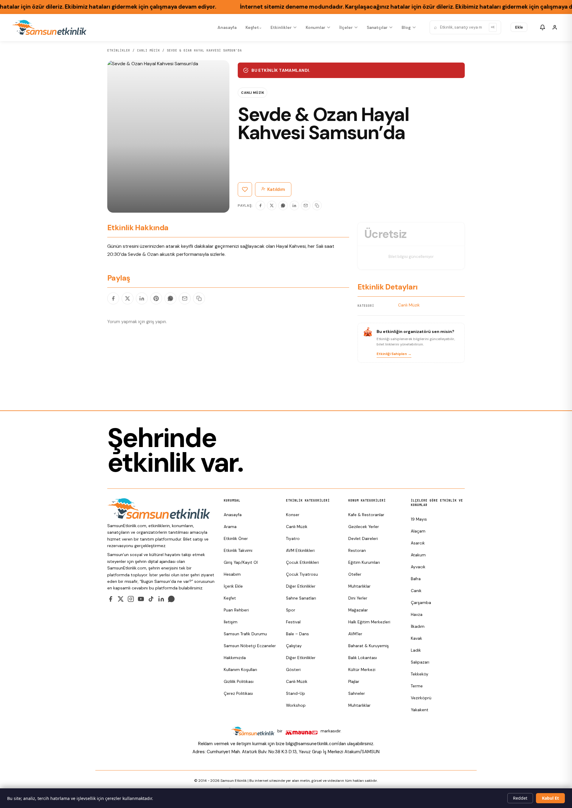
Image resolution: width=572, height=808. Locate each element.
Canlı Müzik (148, 50)
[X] (271, 205)
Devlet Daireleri (363, 538)
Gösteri (293, 669)
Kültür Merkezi (361, 669)
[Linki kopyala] (317, 205)
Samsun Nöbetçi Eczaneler (250, 645)
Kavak (416, 638)
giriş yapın (156, 321)
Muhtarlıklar (359, 586)
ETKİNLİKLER (118, 50)
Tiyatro (293, 538)
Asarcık (418, 543)
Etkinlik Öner (236, 538)
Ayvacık (418, 566)
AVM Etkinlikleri (300, 550)
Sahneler (356, 693)
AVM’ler (355, 633)
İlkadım (418, 626)
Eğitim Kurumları (364, 562)
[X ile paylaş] (127, 298)
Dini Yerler (357, 598)
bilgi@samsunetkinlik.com (312, 744)
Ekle (519, 27)
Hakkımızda (235, 657)
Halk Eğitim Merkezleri (369, 622)
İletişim (230, 622)
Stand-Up (295, 693)
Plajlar (353, 681)
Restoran (357, 550)
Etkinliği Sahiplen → (394, 353)
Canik (416, 590)
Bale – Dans (297, 633)
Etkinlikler (281, 27)
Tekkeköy (419, 674)
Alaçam (418, 531)
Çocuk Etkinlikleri (302, 562)
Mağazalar (358, 610)
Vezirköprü (421, 697)
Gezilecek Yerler (363, 526)
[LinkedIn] (294, 205)
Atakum (418, 555)
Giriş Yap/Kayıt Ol (241, 562)
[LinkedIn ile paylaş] (142, 298)
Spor (290, 610)
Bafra (416, 578)
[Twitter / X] (120, 599)
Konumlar (315, 27)
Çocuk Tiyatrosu (302, 574)
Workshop (296, 705)
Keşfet (252, 27)
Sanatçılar (377, 27)
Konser (292, 514)
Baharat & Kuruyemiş (368, 645)
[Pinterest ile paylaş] (156, 298)
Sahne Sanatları (301, 598)
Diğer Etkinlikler (300, 586)
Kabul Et (550, 798)
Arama (230, 526)
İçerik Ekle (233, 586)
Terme (417, 686)
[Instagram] (131, 599)
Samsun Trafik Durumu (245, 633)
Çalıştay (294, 645)
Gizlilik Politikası (239, 681)
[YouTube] (141, 599)
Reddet (520, 798)
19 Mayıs (419, 519)
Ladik (416, 650)
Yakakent (419, 709)
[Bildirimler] (542, 27)
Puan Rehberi (236, 610)
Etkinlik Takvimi (238, 550)
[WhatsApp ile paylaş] (170, 298)
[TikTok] (151, 599)
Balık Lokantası (362, 657)
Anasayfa (226, 27)
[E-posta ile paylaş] (185, 298)
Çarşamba (421, 602)
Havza (416, 614)
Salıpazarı (420, 662)
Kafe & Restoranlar (366, 514)
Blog (406, 27)
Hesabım (232, 574)
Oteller (354, 574)
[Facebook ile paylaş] (113, 298)
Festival (293, 622)
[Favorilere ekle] (245, 189)
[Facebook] (260, 205)
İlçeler (346, 27)
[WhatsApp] (283, 205)
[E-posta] (305, 205)
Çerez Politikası (238, 693)
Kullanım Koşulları (240, 669)
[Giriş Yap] (554, 27)
